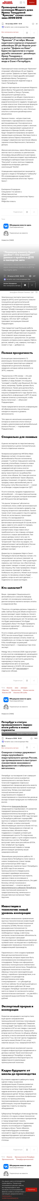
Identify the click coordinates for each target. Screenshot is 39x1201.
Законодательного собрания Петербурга (19, 888)
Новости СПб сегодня (20, 693)
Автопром (24, 688)
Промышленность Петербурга (24, 1157)
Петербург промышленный (24, 1159)
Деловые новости (28, 690)
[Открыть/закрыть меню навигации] (21, 2)
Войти (31, 2)
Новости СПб (6, 693)
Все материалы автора (10, 32)
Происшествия (16, 690)
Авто (16, 688)
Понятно (31, 1190)
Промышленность (8, 1159)
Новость (9, 688)
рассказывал (21, 668)
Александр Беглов (19, 806)
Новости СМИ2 (8, 240)
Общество (5, 690)
